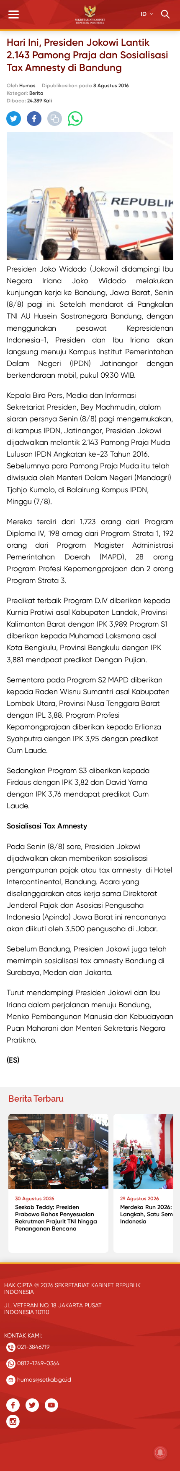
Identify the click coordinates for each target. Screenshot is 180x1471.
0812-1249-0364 (37, 1363)
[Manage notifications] (160, 1452)
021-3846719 (32, 1346)
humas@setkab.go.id (43, 1379)
